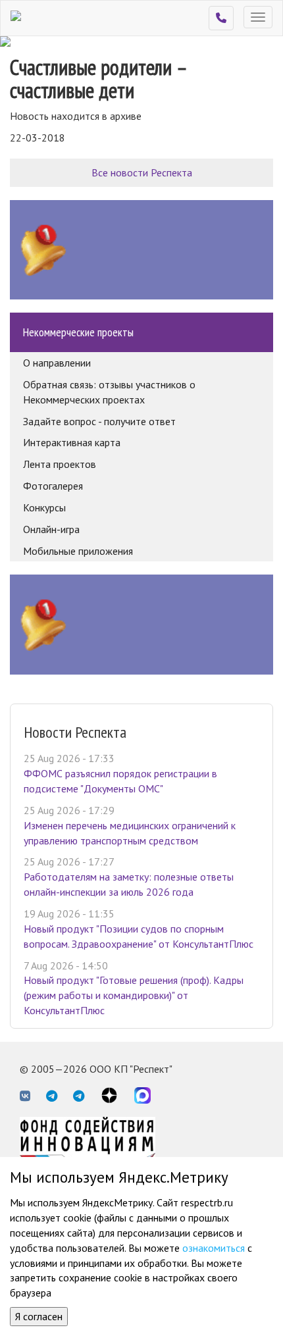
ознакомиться (213, 1247)
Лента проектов (59, 464)
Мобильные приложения (78, 550)
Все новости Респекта (141, 172)
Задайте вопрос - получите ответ (99, 421)
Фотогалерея (53, 485)
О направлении (57, 362)
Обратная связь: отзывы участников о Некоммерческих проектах (109, 392)
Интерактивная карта (71, 442)
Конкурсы (44, 507)
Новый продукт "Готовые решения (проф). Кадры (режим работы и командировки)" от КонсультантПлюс (134, 995)
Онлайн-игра (51, 529)
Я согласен (39, 1316)
